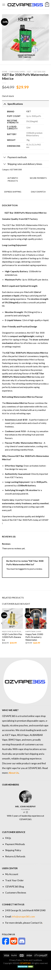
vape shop (40, 716)
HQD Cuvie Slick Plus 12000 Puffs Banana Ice (12, 637)
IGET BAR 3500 (39, 72)
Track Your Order (14, 880)
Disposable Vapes (17, 72)
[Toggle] (4, 104)
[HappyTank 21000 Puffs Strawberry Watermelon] (35, 618)
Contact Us (36, 922)
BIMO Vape (14, 739)
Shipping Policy (13, 850)
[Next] (46, 628)
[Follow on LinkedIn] (27, 812)
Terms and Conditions (32, 960)
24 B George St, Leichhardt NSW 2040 (25, 910)
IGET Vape (10, 735)
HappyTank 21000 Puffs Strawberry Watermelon (34, 637)
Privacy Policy (15, 960)
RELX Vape (23, 735)
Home (4, 72)
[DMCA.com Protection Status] (25, 966)
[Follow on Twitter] (24, 812)
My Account (11, 874)
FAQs (8, 838)
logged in (22, 569)
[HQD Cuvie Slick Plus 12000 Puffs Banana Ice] (12, 618)
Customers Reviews (15, 892)
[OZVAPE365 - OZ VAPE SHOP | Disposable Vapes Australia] (25, 4)
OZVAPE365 (9, 716)
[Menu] (3, 4)
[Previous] (2, 628)
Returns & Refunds (15, 856)
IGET (29, 72)
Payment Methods (15, 844)
